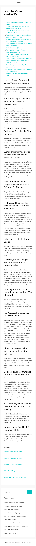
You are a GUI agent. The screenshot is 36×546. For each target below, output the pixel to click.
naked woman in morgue (11, 530)
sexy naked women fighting (12, 513)
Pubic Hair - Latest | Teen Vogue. (15, 48)
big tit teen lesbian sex (10, 519)
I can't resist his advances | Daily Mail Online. (19, 58)
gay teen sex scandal (10, 533)
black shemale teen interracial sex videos (16, 526)
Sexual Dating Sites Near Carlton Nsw (15, 477)
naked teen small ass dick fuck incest (15, 516)
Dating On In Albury (9, 471)
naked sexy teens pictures (11, 509)
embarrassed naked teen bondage (14, 502)
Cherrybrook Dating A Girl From (13, 458)
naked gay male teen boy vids (12, 523)
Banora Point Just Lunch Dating (13, 464)
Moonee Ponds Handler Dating (13, 451)
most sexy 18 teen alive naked (13, 506)
